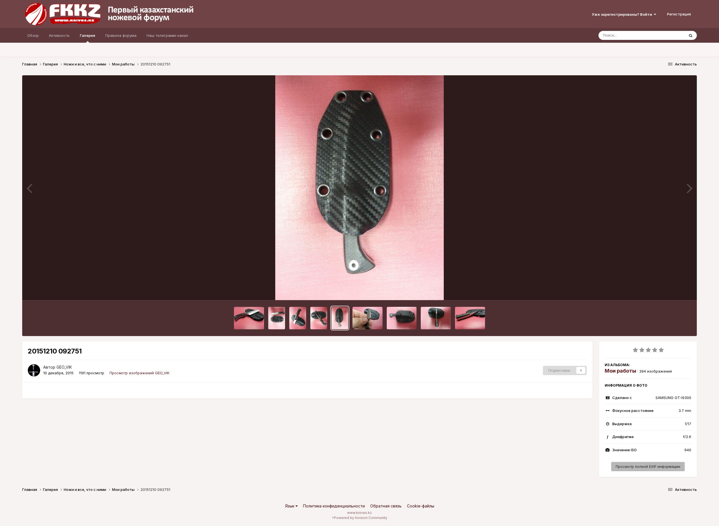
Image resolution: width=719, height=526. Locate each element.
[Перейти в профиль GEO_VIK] (34, 370)
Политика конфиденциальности (334, 506)
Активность (59, 35)
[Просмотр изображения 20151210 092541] (402, 318)
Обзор (33, 35)
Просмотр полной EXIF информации (648, 466)
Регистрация (679, 14)
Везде (671, 35)
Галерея (87, 35)
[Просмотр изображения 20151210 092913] (297, 318)
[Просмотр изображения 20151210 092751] (339, 318)
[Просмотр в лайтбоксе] (359, 187)
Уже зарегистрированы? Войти (623, 14)
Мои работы (620, 371)
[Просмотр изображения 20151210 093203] (249, 318)
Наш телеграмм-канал (167, 35)
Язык (290, 506)
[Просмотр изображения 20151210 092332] (470, 318)
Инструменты (672, 290)
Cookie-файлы (420, 506)
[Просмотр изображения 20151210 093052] (276, 318)
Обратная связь (386, 506)
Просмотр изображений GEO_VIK (139, 373)
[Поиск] (690, 35)
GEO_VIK (64, 367)
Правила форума (120, 35)
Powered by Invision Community (360, 518)
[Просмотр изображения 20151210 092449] (436, 318)
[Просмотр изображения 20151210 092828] (318, 318)
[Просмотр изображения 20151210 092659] (367, 318)
